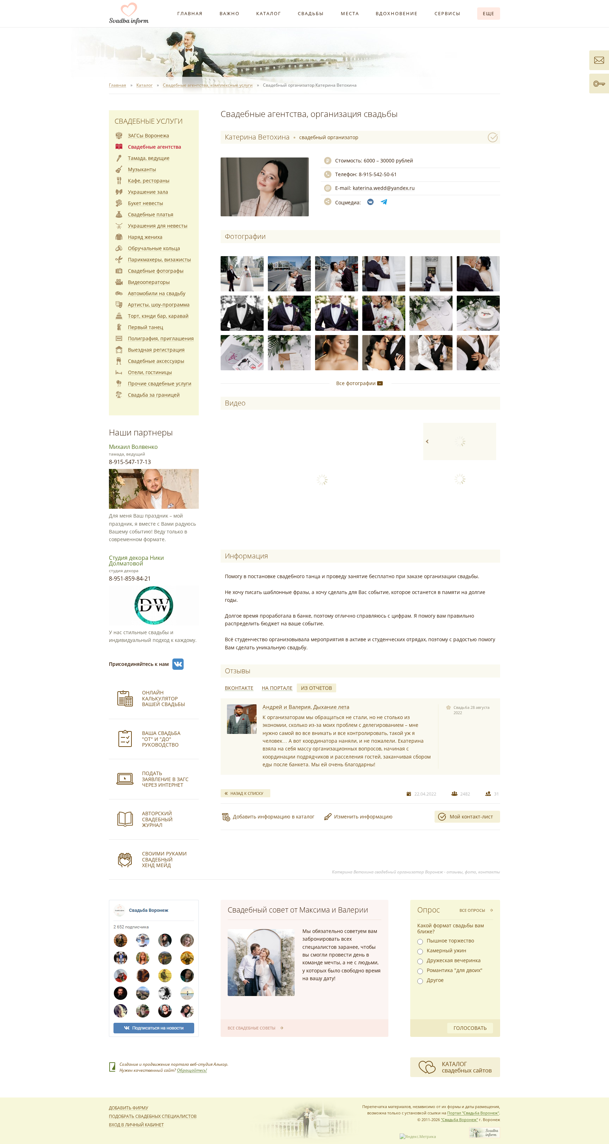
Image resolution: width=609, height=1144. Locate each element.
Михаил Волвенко (133, 447)
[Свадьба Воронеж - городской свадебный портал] (484, 1136)
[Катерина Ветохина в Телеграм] (384, 202)
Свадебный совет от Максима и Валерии (298, 910)
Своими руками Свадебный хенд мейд (164, 859)
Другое (435, 980)
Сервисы (448, 13)
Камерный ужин (446, 950)
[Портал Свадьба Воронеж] (129, 13)
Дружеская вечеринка (454, 960)
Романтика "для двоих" (454, 970)
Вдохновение (397, 13)
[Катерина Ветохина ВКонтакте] (370, 202)
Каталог (268, 13)
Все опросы (472, 910)
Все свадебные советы (251, 1028)
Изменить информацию (363, 816)
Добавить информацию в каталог (273, 816)
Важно (230, 13)
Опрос (428, 910)
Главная (190, 13)
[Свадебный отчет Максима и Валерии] (261, 962)
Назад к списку (246, 793)
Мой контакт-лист (471, 816)
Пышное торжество (450, 940)
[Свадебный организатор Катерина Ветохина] (242, 273)
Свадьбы (311, 13)
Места (350, 13)
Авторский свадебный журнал (157, 819)
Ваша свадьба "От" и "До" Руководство (161, 739)
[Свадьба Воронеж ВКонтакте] (178, 664)
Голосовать (470, 1028)
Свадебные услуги (149, 121)
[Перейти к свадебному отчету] (242, 719)
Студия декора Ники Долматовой (136, 560)
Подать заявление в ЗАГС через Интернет (165, 779)
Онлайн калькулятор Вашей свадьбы (163, 698)
